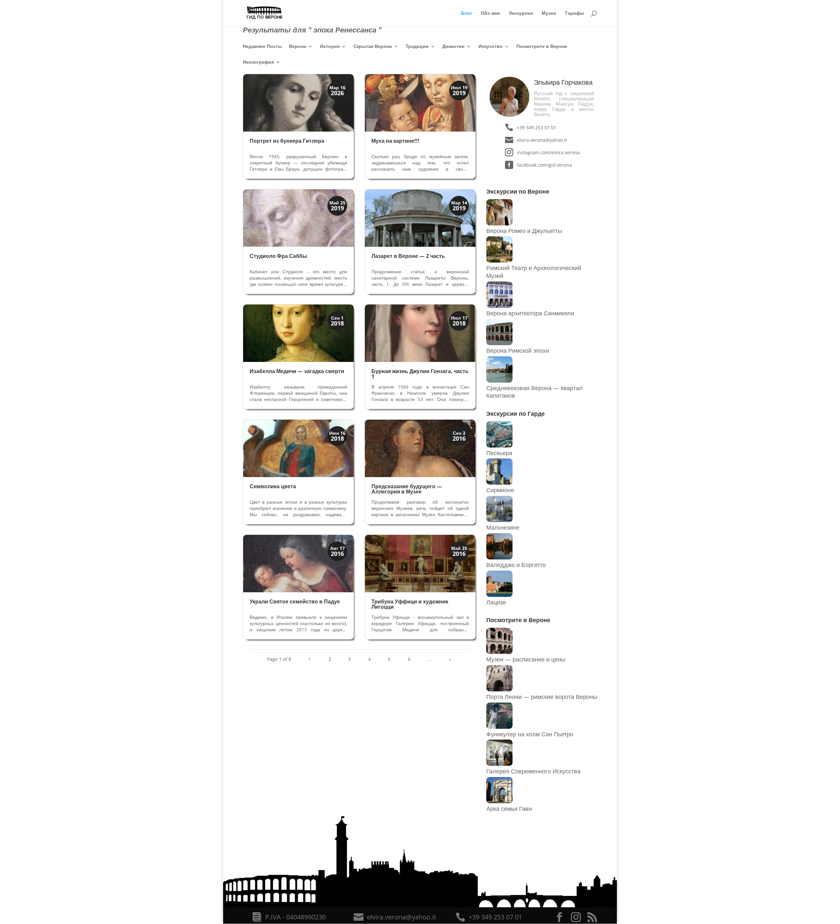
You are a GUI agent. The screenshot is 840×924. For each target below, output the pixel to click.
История (330, 46)
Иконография (258, 62)
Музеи (549, 13)
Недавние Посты (262, 46)
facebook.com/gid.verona (544, 165)
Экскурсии (521, 13)
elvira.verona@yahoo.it (542, 140)
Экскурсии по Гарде (515, 413)
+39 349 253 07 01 (536, 127)
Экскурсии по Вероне (517, 191)
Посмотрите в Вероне (541, 46)
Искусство (490, 46)
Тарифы (574, 13)
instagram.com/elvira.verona (548, 152)
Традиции (417, 46)
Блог (466, 13)
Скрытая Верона (372, 46)
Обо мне (490, 13)
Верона (297, 46)
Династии (453, 46)
